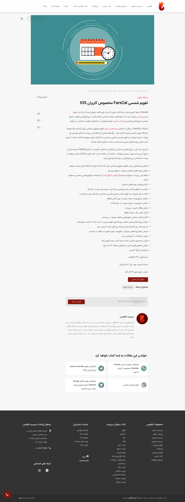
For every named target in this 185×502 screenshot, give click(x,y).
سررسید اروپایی (157, 441)
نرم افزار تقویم (122, 91)
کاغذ (123, 441)
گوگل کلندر (106, 175)
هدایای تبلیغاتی (121, 6)
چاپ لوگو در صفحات (117, 460)
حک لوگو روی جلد (118, 456)
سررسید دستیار (157, 430)
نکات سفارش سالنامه (80, 6)
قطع (123, 430)
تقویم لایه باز (55, 6)
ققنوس (149, 6)
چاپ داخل (121, 445)
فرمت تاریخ (121, 448)
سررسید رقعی (158, 434)
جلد (124, 437)
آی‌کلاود (116, 175)
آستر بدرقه (121, 467)
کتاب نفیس (107, 6)
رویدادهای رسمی (111, 128)
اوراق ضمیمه (121, 452)
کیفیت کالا (84, 445)
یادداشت (159, 448)
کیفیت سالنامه (120, 478)
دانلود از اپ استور (138, 279)
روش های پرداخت (81, 441)
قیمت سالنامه (120, 482)
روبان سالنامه (120, 471)
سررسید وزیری (157, 437)
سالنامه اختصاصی (119, 474)
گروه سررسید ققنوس (140, 91)
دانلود (66, 6)
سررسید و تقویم (136, 6)
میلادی (122, 121)
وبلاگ (45, 6)
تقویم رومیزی (158, 445)
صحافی (122, 434)
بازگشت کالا (84, 434)
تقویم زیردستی (157, 452)
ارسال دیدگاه (76, 301)
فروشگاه (95, 6)
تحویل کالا (84, 437)
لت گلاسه (121, 463)
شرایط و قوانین (82, 430)
